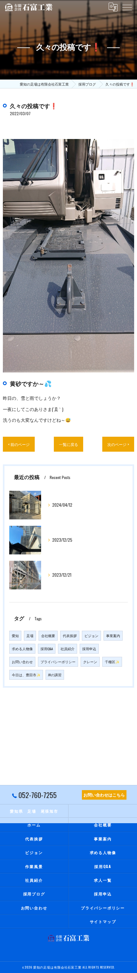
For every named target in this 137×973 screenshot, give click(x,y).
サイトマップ (103, 921)
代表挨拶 (70, 635)
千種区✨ (112, 661)
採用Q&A (46, 648)
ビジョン (91, 635)
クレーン (90, 661)
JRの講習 (54, 674)
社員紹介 (68, 648)
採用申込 (89, 648)
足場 (29, 635)
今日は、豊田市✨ (26, 674)
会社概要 (48, 635)
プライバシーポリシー (58, 661)
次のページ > (118, 444)
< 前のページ (19, 444)
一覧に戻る (68, 444)
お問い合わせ (22, 661)
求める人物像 (22, 648)
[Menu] (127, 7)
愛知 (15, 635)
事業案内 (113, 635)
